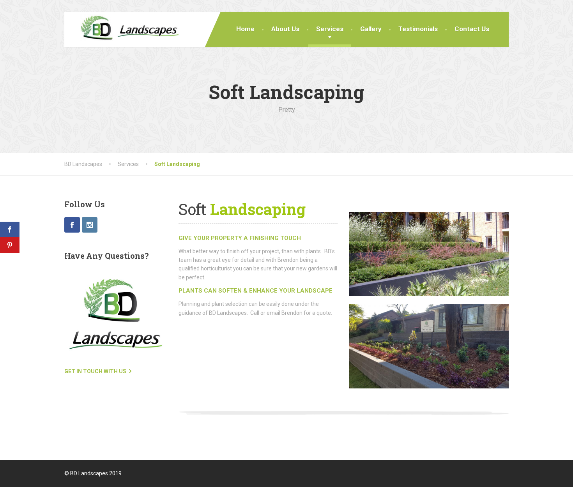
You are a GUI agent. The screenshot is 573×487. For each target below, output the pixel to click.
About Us (285, 29)
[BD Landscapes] (123, 29)
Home (245, 29)
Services (329, 29)
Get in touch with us (95, 371)
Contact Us (472, 29)
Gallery (371, 29)
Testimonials (418, 29)
